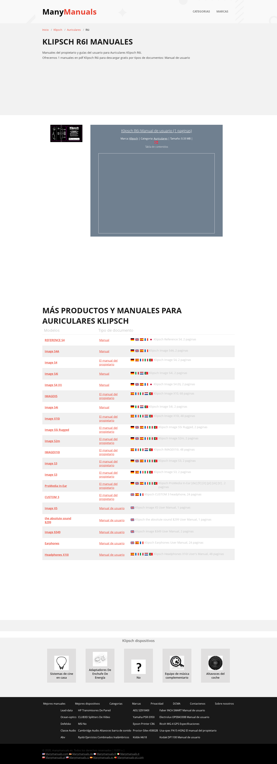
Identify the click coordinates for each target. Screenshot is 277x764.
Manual (104, 340)
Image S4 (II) (53, 385)
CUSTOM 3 (52, 497)
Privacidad (157, 703)
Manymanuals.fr (106, 754)
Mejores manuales (54, 703)
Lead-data (67, 710)
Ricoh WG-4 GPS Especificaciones (179, 724)
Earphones (52, 543)
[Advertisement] (138, 89)
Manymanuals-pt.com (130, 757)
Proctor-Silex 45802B (145, 730)
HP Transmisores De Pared (94, 710)
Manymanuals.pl (55, 757)
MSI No (82, 724)
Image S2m (52, 441)
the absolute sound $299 (58, 520)
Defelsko (66, 724)
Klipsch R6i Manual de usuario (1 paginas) (156, 130)
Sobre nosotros (224, 703)
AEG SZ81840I (141, 710)
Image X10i (52, 418)
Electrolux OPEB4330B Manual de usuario (184, 717)
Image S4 (51, 362)
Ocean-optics (68, 717)
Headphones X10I (57, 555)
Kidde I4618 (140, 737)
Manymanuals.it (129, 754)
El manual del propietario (108, 362)
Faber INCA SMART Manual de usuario (182, 710)
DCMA (176, 703)
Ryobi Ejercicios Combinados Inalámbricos (103, 737)
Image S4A (52, 351)
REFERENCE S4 (55, 340)
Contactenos (197, 703)
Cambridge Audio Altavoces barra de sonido (104, 730)
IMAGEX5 (51, 396)
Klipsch (133, 138)
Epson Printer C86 (144, 724)
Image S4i (51, 374)
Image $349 (52, 532)
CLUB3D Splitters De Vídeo (94, 717)
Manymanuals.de (82, 754)
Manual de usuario (112, 508)
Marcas (222, 11)
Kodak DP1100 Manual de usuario (179, 737)
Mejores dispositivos (87, 703)
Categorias (201, 11)
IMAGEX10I (52, 452)
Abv (63, 737)
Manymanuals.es (103, 757)
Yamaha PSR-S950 (144, 717)
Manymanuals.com (57, 754)
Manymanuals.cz (79, 757)
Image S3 (51, 463)
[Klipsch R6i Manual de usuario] (66, 181)
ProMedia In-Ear (56, 486)
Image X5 (51, 508)
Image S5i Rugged (57, 430)
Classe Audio (68, 730)
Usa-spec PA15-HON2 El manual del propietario (188, 730)
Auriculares (161, 138)
